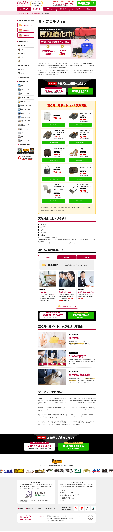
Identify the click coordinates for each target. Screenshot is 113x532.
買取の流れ (50, 9)
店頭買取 (26, 30)
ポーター (23, 73)
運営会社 (89, 9)
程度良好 (56, 115)
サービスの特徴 (73, 334)
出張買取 (26, 25)
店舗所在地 (30, 508)
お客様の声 (63, 9)
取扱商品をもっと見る (25, 77)
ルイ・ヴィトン (25, 45)
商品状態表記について (50, 206)
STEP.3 (80, 289)
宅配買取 (26, 35)
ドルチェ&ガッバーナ (26, 65)
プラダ (22, 69)
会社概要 (21, 508)
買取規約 (38, 508)
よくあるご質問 (76, 9)
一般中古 (83, 117)
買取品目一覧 (36, 9)
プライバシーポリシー (50, 508)
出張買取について (67, 306)
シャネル (23, 53)
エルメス (23, 49)
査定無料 (52, 83)
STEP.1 (42, 289)
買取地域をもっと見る (25, 145)
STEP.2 (61, 289)
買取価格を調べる (54, 125)
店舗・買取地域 (24, 9)
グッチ (22, 61)
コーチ (22, 57)
